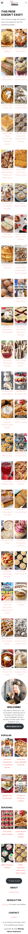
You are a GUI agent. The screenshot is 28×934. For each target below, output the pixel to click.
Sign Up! (5, 904)
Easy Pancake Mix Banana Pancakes (7, 205)
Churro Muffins (7, 298)
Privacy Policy (14, 892)
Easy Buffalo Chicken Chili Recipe (7, 672)
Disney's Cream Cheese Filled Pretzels (21, 236)
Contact (14, 917)
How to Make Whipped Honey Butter (21, 672)
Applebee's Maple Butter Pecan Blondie (7, 329)
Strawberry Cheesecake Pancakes (7, 573)
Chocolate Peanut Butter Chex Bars (7, 512)
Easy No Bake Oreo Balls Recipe (21, 363)
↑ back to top (14, 881)
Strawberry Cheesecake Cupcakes (20, 543)
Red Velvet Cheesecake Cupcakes (7, 363)
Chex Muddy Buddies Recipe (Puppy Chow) (21, 641)
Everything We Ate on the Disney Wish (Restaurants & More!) (7, 607)
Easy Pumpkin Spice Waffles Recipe (7, 641)
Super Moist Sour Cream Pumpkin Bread (20, 172)
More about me (13, 726)
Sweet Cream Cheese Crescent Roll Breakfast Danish (7, 138)
